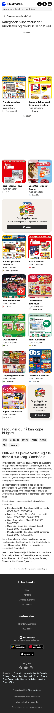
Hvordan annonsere (27, 624)
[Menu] (50, 4)
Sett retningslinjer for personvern (27, 697)
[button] (44, 4)
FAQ (27, 590)
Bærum (18, 555)
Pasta (34, 440)
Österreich (18, 673)
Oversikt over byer (27, 599)
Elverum (5, 561)
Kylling (25, 440)
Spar (37, 474)
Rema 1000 (7, 477)
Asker (4, 558)
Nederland (32, 679)
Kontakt (27, 594)
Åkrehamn (12, 558)
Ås (19, 558)
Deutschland (17, 676)
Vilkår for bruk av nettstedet (27, 702)
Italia (17, 679)
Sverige (41, 679)
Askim (12, 561)
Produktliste (27, 604)
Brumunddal (28, 555)
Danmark (28, 676)
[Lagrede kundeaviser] (39, 4)
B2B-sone (27, 628)
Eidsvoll (24, 558)
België (36, 673)
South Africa (8, 682)
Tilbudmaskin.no (34, 690)
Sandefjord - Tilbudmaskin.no (38, 468)
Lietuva (23, 679)
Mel (4, 445)
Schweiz (6, 676)
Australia (28, 673)
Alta (37, 558)
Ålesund (37, 555)
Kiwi (48, 474)
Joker (42, 474)
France (44, 676)
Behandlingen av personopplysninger (27, 707)
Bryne (31, 558)
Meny (15, 477)
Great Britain (8, 679)
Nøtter (43, 440)
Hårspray (14, 445)
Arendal (45, 555)
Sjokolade (14, 440)
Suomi (36, 676)
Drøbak (19, 561)
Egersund (28, 561)
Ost (4, 440)
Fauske (43, 558)
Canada (43, 673)
